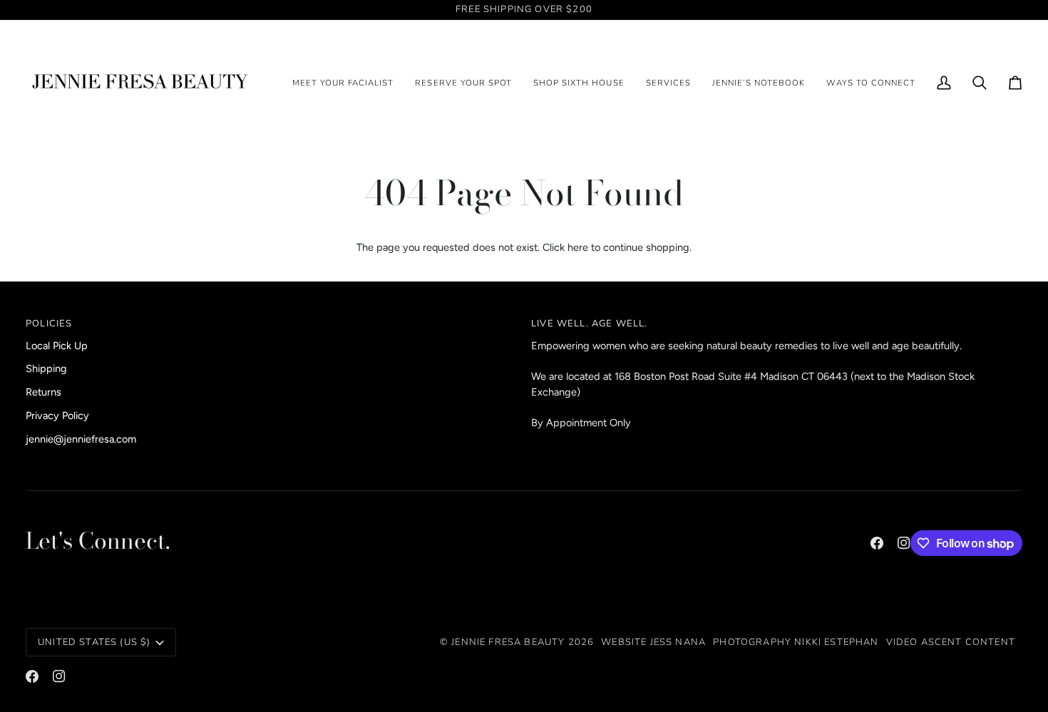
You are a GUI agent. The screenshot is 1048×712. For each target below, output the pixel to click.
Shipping (46, 368)
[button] (463, 83)
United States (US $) (94, 642)
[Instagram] (904, 543)
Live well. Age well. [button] (589, 323)
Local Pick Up (57, 345)
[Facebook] (876, 543)
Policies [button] (49, 323)
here (577, 247)
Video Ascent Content (950, 642)
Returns (43, 392)
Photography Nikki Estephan (795, 642)
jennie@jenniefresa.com (81, 439)
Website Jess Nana (653, 642)
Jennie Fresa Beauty (508, 642)
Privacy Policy (57, 415)
